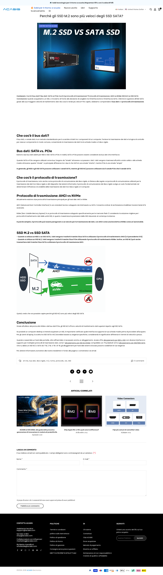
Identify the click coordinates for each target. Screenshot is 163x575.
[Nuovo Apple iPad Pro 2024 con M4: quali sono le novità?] (70, 381)
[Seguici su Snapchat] (33, 550)
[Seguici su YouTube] (37, 550)
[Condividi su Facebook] (72, 372)
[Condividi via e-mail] (91, 372)
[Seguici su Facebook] (17, 550)
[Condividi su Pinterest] (85, 372)
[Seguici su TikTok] (41, 550)
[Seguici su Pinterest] (29, 550)
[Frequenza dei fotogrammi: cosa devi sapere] (92, 381)
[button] (131, 9)
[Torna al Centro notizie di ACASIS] (81, 381)
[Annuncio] (84, 2)
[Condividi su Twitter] (78, 372)
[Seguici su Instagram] (25, 550)
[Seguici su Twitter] (21, 550)
